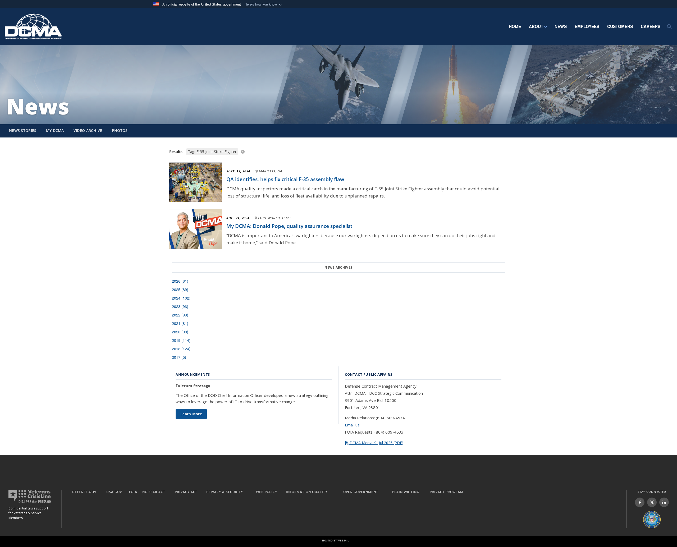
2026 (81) (180, 281)
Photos (120, 130)
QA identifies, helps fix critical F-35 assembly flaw (285, 179)
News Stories (22, 130)
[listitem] (639, 502)
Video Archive (88, 130)
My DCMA (55, 130)
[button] (264, 4)
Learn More (191, 413)
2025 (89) (180, 289)
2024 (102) (181, 298)
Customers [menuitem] (620, 26)
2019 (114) (181, 340)
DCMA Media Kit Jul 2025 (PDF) (376, 442)
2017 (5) (179, 357)
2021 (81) (180, 323)
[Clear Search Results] (338, 151)
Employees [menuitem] (587, 26)
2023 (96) (180, 306)
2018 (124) (181, 348)
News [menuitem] (561, 26)
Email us (352, 425)
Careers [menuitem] (650, 26)
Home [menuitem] (515, 26)
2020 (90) (180, 331)
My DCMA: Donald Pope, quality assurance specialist (289, 226)
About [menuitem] (536, 26)
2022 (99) (180, 315)
